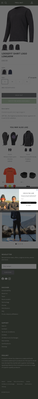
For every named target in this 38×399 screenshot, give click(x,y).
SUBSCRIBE (28, 202)
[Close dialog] (37, 190)
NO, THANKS (28, 205)
